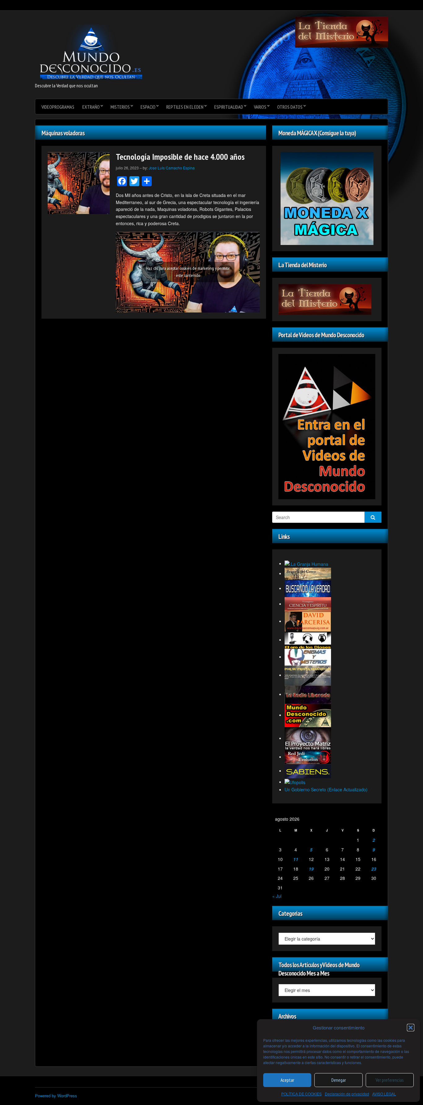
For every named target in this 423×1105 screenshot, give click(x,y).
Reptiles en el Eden (184, 107)
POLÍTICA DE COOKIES (301, 1093)
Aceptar (287, 1080)
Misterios (120, 107)
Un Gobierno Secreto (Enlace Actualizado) (326, 789)
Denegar (338, 1080)
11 (295, 859)
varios (260, 107)
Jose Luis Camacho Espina (172, 167)
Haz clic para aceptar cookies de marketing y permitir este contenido (188, 271)
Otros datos (290, 107)
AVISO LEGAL (384, 1093)
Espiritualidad (228, 107)
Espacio (148, 107)
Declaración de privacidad (347, 1093)
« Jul (276, 896)
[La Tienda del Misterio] (341, 31)
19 (311, 869)
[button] (411, 1027)
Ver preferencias (389, 1080)
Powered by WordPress (56, 1095)
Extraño (91, 107)
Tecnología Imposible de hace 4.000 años (180, 156)
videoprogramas (57, 107)
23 (373, 869)
